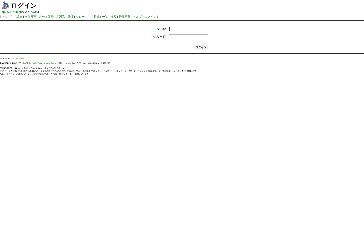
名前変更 (31, 16)
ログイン (150, 16)
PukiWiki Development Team (42, 63)
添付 (70, 16)
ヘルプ (137, 16)
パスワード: (158, 36)
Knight (18, 11)
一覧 (105, 16)
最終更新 (125, 16)
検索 (113, 16)
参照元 (60, 16)
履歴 (51, 16)
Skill (9, 11)
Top (2, 11)
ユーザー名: (158, 29)
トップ (6, 16)
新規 (96, 16)
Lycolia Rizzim (18, 58)
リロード (82, 16)
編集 (19, 16)
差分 (42, 16)
